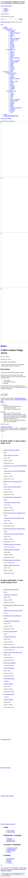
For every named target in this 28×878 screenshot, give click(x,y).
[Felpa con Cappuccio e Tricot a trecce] (13, 647)
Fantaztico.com (17, 869)
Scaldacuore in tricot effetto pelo (12, 621)
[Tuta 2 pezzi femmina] (10, 663)
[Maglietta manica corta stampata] (12, 544)
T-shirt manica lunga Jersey (11, 115)
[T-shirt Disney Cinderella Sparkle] (12, 497)
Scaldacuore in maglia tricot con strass (13, 610)
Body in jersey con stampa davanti (12, 486)
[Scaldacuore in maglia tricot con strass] (14, 605)
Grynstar (7, 873)
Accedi (5, 11)
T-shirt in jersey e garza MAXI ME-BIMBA (15, 471)
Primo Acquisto (10, 830)
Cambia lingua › (23, 868)
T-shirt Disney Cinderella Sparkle (12, 502)
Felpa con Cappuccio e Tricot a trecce (13, 652)
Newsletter (9, 860)
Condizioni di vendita (12, 847)
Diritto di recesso (11, 850)
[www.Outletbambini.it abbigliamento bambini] (12, 3)
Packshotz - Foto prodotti (7, 869)
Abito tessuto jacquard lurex (11, 594)
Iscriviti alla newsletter (6, 6)
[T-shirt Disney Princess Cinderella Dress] (14, 528)
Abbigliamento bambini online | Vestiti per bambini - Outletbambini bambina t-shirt (14, 400)
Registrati (6, 10)
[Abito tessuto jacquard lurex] (11, 589)
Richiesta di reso (11, 841)
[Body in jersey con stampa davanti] (13, 481)
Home (5, 114)
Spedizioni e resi (11, 840)
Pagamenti (9, 838)
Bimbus (4, 346)
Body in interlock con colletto (11, 455)
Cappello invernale (8, 683)
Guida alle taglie (11, 832)
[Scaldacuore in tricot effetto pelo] (12, 615)
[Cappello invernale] (9, 678)
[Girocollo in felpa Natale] (10, 631)
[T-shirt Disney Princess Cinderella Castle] (14, 513)
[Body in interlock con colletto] (12, 450)
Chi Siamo (9, 862)
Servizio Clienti (10, 858)
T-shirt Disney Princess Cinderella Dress (14, 534)
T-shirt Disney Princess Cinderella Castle (14, 518)
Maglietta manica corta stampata (11, 549)
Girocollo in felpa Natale (10, 636)
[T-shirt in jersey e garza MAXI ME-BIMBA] (15, 465)
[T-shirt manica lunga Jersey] (14, 429)
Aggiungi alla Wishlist (6, 118)
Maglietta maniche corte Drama (11, 565)
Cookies (9, 852)
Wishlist (6, 8)
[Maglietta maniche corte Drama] (12, 560)
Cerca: (2, 19)
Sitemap (9, 861)
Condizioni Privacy (11, 849)
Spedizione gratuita (5, 22)
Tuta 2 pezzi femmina (9, 668)
